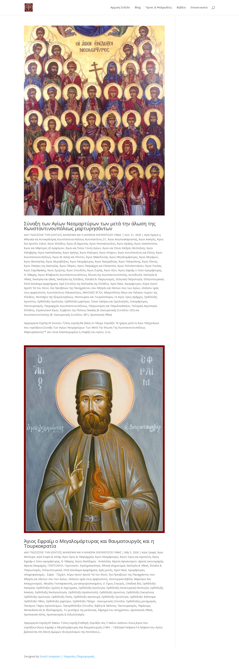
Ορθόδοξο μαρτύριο (77, 301)
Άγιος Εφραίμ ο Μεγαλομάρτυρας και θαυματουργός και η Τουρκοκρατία (89, 543)
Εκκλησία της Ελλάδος (70, 279)
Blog (138, 7)
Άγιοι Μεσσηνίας (34, 261)
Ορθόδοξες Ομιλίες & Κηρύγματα (56, 588)
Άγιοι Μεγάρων (148, 257)
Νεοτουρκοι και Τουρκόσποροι (94, 297)
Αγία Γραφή (149, 552)
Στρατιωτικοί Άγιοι (47, 310)
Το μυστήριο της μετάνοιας (80, 610)
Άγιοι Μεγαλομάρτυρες (123, 257)
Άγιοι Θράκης (125, 243)
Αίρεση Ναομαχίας (35, 565)
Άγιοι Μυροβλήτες (57, 261)
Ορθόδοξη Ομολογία (50, 301)
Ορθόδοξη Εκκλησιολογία (51, 592)
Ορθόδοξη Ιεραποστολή (83, 592)
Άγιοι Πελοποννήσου (130, 266)
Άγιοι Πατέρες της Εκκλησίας (41, 266)
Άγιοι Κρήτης (70, 252)
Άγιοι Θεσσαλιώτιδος (102, 243)
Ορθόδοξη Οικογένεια (140, 592)
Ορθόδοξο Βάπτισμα (142, 596)
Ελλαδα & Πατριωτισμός (99, 279)
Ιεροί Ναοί (116, 283)
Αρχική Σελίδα (120, 7)
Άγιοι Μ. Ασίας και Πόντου (68, 257)
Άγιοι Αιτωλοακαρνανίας (122, 239)
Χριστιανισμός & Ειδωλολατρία (65, 614)
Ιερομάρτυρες (133, 283)
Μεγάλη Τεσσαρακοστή (58, 583)
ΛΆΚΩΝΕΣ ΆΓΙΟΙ (92, 292)
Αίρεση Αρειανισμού (124, 561)
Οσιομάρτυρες (138, 301)
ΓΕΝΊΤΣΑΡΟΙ (55, 565)
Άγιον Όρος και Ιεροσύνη (135, 557)
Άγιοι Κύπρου (107, 252)
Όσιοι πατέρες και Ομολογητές (109, 301)
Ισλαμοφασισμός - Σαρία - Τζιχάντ (44, 574)
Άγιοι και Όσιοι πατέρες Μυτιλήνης (124, 248)
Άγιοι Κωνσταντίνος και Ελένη (136, 252)
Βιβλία (181, 7)
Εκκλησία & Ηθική (137, 565)
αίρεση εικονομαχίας (150, 561)
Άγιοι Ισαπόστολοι (145, 243)
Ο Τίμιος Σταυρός (113, 583)
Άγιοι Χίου (110, 270)
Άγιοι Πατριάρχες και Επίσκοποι (96, 266)
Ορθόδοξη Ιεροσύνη (112, 592)
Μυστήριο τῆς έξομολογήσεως (54, 297)
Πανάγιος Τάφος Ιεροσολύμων (43, 605)
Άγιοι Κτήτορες (89, 252)
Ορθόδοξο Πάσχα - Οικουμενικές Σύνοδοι (99, 601)
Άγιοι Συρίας (95, 270)
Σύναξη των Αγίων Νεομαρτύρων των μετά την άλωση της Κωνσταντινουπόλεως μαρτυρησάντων (90, 226)
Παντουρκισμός (33, 306)
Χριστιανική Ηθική (101, 314)
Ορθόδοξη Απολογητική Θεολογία (127, 588)
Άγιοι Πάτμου (68, 266)
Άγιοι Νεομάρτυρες (81, 261)
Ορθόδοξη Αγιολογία (91, 588)
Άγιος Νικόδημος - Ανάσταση (93, 561)
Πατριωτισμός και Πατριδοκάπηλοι (109, 306)
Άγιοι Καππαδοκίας (49, 252)
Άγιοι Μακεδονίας (97, 257)
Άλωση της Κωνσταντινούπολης (107, 274)
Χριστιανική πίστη (34, 614)
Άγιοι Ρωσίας (153, 266)
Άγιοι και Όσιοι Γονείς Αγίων (83, 248)
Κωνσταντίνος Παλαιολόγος (64, 292)
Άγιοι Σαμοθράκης (35, 270)
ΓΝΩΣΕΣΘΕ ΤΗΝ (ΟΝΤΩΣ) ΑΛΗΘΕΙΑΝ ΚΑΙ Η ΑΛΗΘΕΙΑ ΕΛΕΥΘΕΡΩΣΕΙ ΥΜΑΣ (75, 235)
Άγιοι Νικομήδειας (106, 261)
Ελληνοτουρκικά (154, 279)
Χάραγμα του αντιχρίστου (113, 610)
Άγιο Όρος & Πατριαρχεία (78, 557)
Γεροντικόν (71, 565)
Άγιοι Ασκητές (147, 239)
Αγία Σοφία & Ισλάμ (49, 557)
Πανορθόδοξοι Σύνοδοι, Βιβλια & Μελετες (89, 605)
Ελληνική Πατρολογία (129, 279)
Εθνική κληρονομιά (113, 565)
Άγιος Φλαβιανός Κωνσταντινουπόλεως (62, 274)
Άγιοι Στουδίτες (76, 270)
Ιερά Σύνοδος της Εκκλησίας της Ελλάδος (84, 283)
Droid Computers (50, 656)
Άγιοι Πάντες (149, 261)
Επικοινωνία (199, 7)
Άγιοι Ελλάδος (56, 243)
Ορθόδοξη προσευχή (87, 596)
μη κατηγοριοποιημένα (87, 583)
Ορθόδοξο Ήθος (34, 601)
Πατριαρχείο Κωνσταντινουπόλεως (65, 306)
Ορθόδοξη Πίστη (61, 596)
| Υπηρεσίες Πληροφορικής (77, 656)
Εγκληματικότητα (90, 565)
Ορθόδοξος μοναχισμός (141, 601)
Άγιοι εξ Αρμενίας (77, 243)
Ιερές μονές (105, 570)
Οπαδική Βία (133, 583)
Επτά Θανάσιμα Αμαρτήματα (41, 283)
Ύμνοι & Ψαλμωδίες (158, 7)
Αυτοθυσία (135, 274)
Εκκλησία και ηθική (43, 279)
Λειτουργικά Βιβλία (120, 579)
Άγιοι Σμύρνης (56, 270)
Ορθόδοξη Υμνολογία (114, 596)
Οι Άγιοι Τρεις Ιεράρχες (128, 297)
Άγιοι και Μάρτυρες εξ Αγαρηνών (44, 248)
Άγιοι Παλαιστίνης (129, 261)
